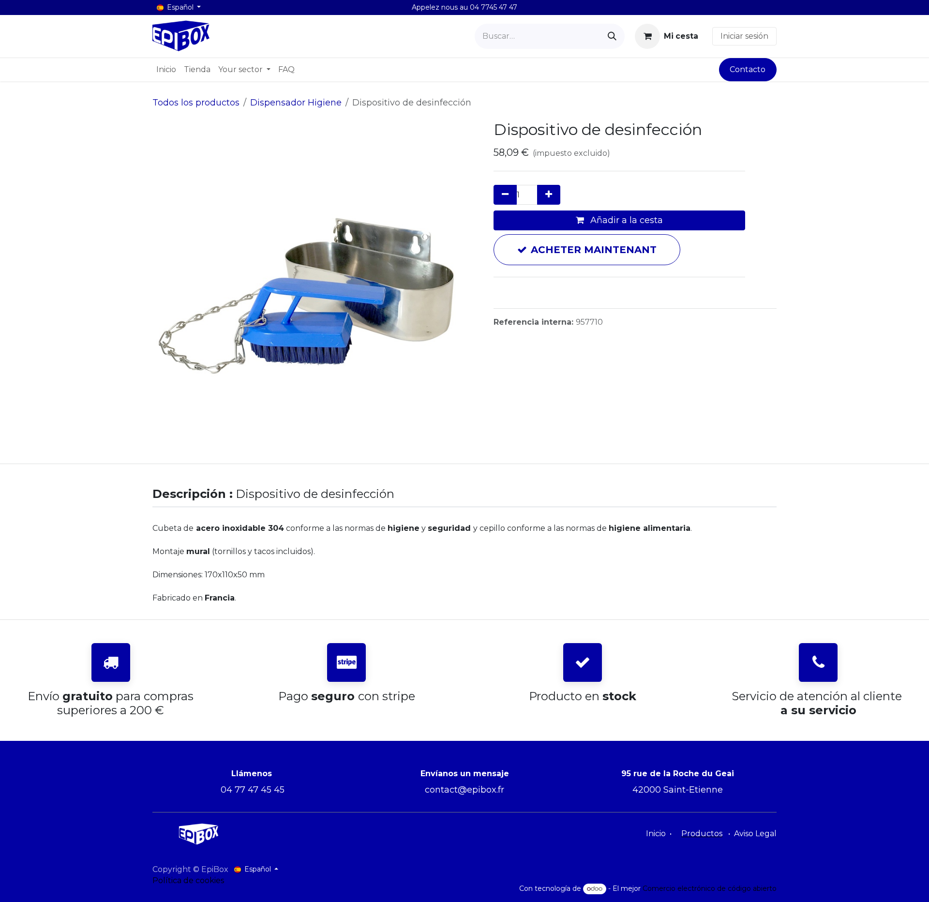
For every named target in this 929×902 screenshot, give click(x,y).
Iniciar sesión (744, 36)
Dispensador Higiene (296, 102)
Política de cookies (188, 880)
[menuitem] (166, 69)
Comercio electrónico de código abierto (710, 888)
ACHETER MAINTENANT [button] (594, 250)
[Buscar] (612, 36)
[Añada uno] (548, 195)
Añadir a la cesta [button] (625, 220)
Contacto (747, 69)
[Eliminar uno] (505, 195)
